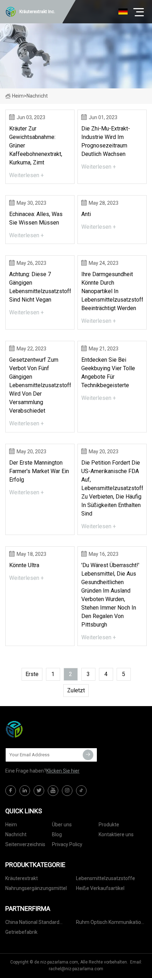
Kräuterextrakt (21, 878)
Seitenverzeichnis (25, 844)
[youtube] (53, 790)
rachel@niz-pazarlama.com (76, 968)
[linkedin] (24, 790)
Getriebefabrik (21, 932)
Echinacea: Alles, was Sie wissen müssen (36, 218)
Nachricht (16, 834)
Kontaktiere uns (116, 834)
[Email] (88, 755)
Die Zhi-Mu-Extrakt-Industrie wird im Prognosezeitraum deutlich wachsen (105, 141)
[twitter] (39, 790)
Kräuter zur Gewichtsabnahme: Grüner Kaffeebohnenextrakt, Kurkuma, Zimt (35, 145)
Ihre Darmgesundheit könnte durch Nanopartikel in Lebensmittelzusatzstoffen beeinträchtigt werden (112, 291)
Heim (18, 96)
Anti (86, 214)
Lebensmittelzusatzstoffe (105, 878)
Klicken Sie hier (63, 771)
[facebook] (10, 790)
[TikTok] (81, 790)
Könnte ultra (24, 565)
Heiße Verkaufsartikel (100, 888)
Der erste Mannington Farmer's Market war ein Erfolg (39, 471)
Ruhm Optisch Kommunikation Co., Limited (110, 923)
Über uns (62, 824)
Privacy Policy (67, 844)
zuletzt (76, 690)
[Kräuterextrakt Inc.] (40, 729)
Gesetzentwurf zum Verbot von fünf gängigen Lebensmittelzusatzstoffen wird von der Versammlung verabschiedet (40, 385)
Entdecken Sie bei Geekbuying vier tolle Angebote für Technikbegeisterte (108, 372)
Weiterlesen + (26, 175)
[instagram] (67, 790)
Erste (32, 674)
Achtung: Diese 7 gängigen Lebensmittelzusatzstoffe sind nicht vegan (40, 287)
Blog (57, 834)
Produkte (109, 824)
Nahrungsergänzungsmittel (36, 888)
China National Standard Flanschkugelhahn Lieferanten (39, 923)
